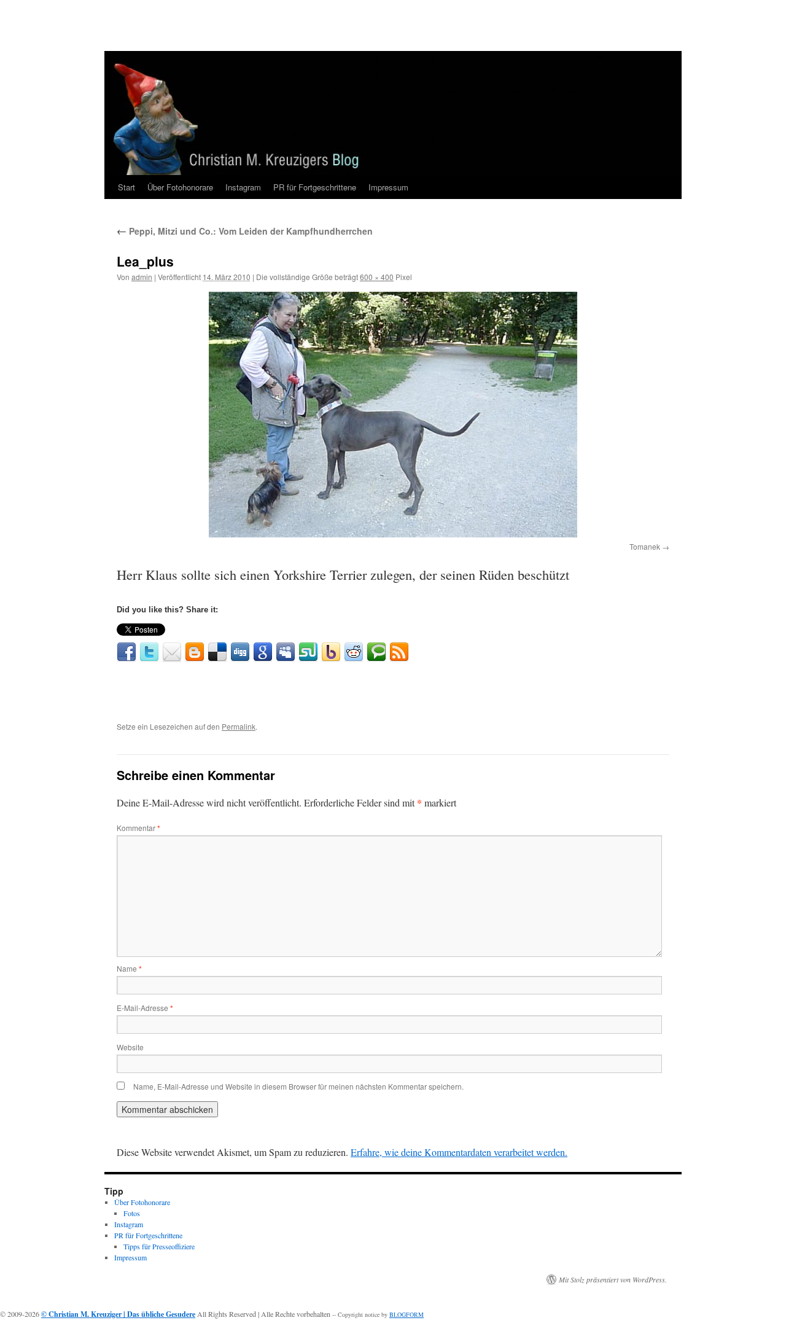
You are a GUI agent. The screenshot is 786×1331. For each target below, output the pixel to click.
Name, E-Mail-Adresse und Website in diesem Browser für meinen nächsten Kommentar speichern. (298, 1086)
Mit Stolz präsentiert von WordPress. (613, 1279)
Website (130, 1047)
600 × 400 (377, 276)
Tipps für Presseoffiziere (159, 1246)
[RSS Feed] (399, 652)
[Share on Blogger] (194, 652)
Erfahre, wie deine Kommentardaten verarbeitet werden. (459, 1152)
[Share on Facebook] (126, 652)
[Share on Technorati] (376, 652)
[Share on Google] (263, 652)
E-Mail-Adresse (145, 1007)
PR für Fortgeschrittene (314, 187)
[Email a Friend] (172, 652)
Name (129, 968)
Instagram (243, 187)
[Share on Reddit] (354, 652)
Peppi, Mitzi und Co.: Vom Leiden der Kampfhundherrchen (245, 231)
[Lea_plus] (393, 414)
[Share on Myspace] (285, 652)
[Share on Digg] (240, 652)
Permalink (238, 726)
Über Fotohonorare (180, 187)
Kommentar (138, 827)
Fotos (131, 1213)
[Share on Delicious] (217, 652)
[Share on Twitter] (149, 652)
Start (126, 187)
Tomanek (644, 546)
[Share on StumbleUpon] (308, 652)
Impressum (388, 187)
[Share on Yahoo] (331, 652)
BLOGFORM (406, 1314)
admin (141, 276)
